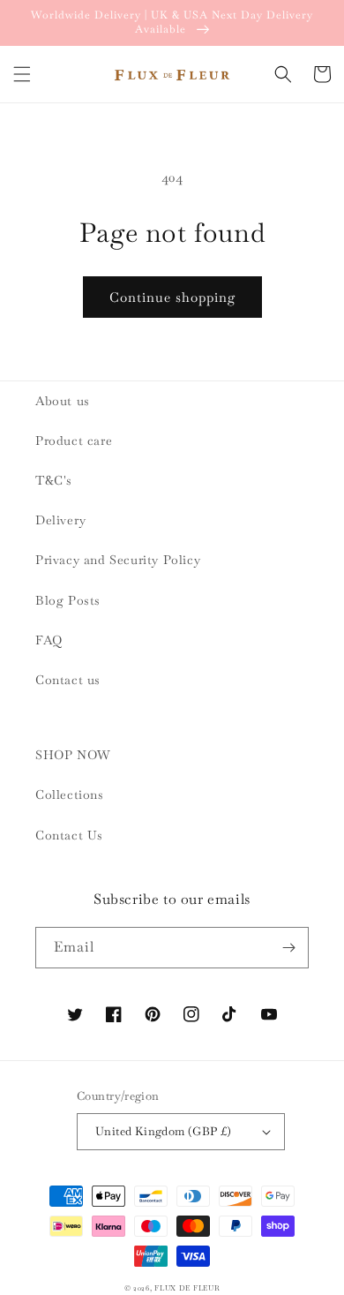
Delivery (60, 520)
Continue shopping (172, 297)
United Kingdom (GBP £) (163, 1131)
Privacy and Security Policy (117, 560)
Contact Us (69, 835)
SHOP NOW (73, 755)
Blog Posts (68, 600)
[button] (22, 74)
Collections (69, 794)
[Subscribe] (288, 947)
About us (62, 401)
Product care (73, 440)
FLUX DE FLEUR (187, 1288)
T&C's (53, 480)
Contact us (68, 680)
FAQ (49, 640)
